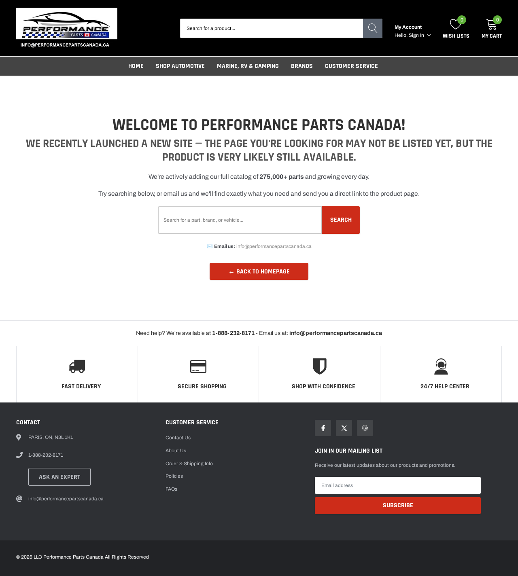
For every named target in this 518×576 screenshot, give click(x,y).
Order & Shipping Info (189, 463)
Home (136, 66)
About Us (176, 450)
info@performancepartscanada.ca (274, 246)
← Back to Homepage (259, 271)
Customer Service (351, 66)
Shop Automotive (180, 66)
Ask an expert (59, 477)
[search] (372, 28)
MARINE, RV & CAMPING (248, 66)
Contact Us (178, 437)
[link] (323, 428)
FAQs (171, 489)
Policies (174, 476)
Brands (302, 66)
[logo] (66, 28)
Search (341, 220)
